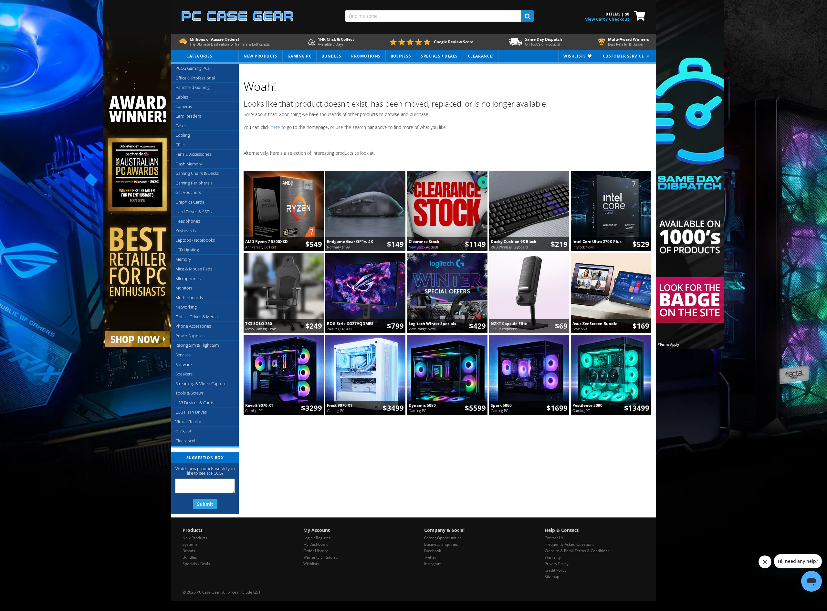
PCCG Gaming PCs (192, 68)
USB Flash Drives (191, 412)
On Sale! (183, 431)
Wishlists (311, 563)
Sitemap (552, 576)
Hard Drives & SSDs (193, 212)
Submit (205, 504)
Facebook (432, 550)
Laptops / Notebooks (195, 240)
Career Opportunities (443, 538)
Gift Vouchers (188, 192)
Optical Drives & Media (196, 317)
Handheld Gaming (192, 87)
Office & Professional (195, 78)
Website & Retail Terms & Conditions (577, 550)
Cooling (182, 135)
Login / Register (316, 538)
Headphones (187, 221)
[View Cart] (638, 15)
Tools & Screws (189, 393)
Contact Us (554, 538)
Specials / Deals (196, 563)
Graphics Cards (189, 202)
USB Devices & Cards (194, 403)
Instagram (433, 563)
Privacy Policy (557, 563)
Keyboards (185, 231)
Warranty (553, 557)
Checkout (619, 19)
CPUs (180, 145)
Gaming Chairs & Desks (197, 173)
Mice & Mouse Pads (193, 269)
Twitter (430, 557)
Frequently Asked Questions (569, 544)
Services (183, 355)
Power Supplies (189, 336)
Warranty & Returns (320, 557)
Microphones (188, 278)
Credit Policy (556, 570)
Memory (183, 259)
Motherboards (189, 297)
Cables (181, 97)
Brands (189, 550)
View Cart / (596, 19)
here (275, 127)
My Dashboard (316, 544)
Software (183, 364)
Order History (315, 550)
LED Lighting (187, 250)
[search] (527, 16)
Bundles (190, 557)
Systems (190, 544)
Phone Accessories (193, 326)
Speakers (184, 374)
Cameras (183, 106)
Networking (186, 307)
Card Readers (188, 116)
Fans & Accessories (193, 154)
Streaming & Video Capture (200, 383)
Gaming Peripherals (194, 183)
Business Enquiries (441, 544)
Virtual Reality (188, 422)
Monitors (184, 288)
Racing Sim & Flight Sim (197, 345)
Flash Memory (188, 164)
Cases (180, 126)
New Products (195, 538)
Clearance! (185, 441)
